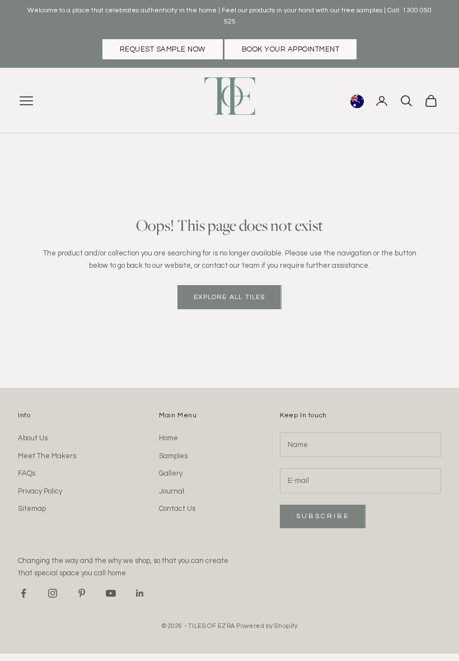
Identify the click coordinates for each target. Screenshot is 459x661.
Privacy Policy (40, 491)
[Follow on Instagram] (52, 593)
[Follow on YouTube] (110, 593)
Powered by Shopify (266, 626)
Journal (171, 491)
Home (168, 438)
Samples (173, 456)
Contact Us (177, 509)
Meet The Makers (47, 456)
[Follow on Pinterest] (81, 593)
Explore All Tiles (229, 297)
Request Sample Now (162, 49)
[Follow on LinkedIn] (140, 593)
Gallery (170, 473)
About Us (33, 438)
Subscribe (322, 516)
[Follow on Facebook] (23, 593)
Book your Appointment (291, 49)
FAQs (26, 473)
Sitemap (32, 509)
